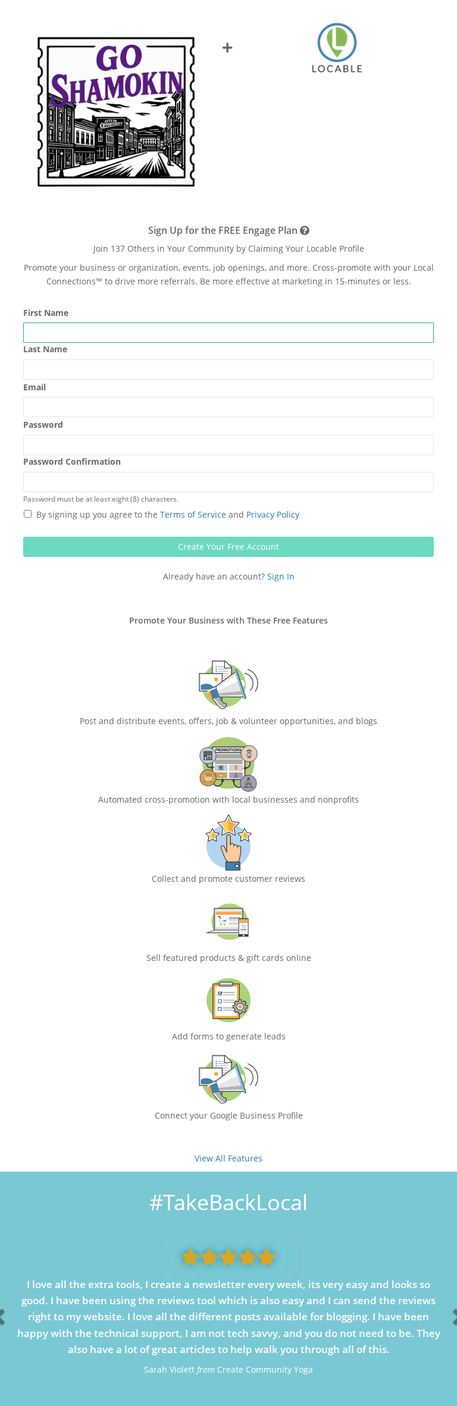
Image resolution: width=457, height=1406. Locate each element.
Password (43, 424)
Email (34, 387)
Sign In (281, 576)
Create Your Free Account (228, 546)
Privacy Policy (271, 514)
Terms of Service (192, 514)
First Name (45, 312)
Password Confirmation (72, 461)
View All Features (228, 1158)
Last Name (45, 349)
